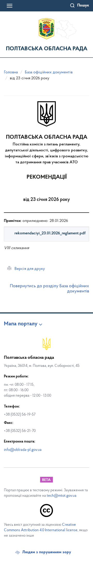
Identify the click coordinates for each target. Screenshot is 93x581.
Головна (11, 72)
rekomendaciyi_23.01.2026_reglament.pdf (50, 233)
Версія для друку (28, 269)
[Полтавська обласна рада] (46, 28)
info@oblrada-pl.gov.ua (23, 450)
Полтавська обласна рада (46, 49)
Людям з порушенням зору (46, 552)
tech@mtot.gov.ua (61, 496)
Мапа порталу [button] (20, 324)
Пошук (83, 5)
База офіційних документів (49, 72)
